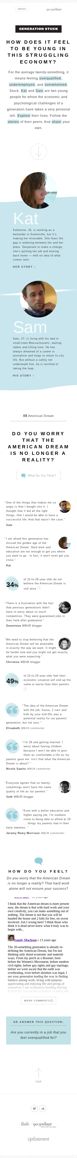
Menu (22, 9)
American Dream (38, 416)
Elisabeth (13, 728)
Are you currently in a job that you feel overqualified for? (38, 1035)
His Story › (23, 375)
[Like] (42, 1108)
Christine (13, 662)
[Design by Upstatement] (38, 1141)
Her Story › (24, 266)
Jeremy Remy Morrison (23, 833)
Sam (39, 90)
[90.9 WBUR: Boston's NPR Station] (54, 9)
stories (13, 122)
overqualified (50, 78)
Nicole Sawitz (16, 768)
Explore (23, 115)
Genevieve (13, 625)
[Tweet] (34, 1108)
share (56, 122)
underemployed (22, 84)
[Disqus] (38, 941)
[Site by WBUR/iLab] (38, 1124)
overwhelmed (56, 84)
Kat (24, 90)
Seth (9, 796)
